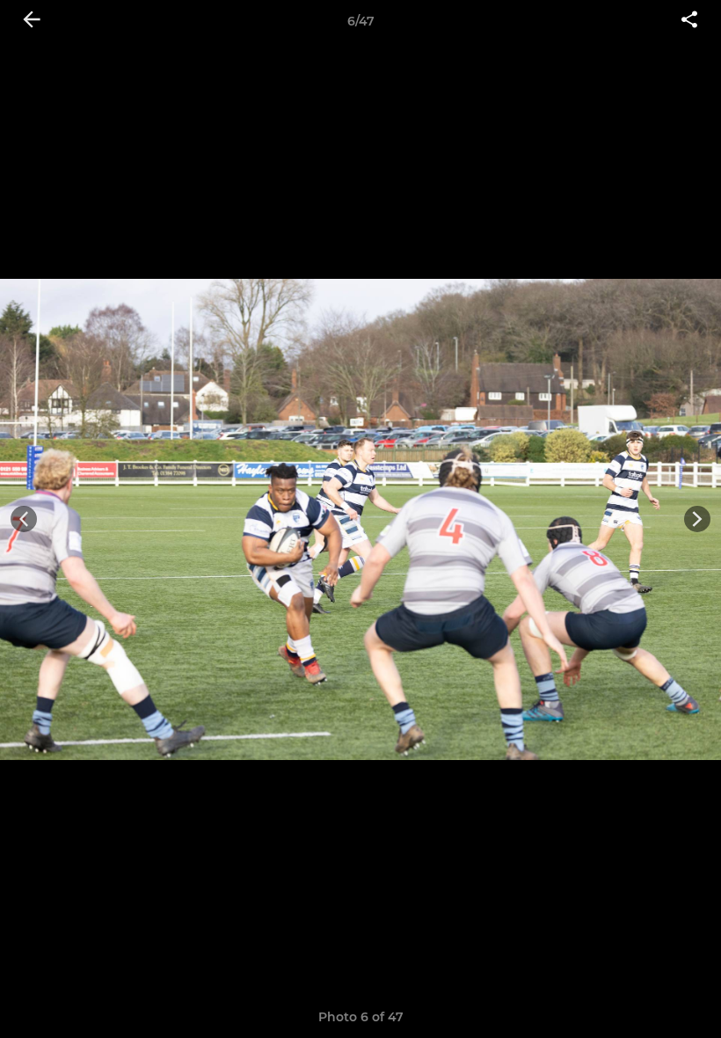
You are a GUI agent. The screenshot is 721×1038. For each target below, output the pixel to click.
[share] (689, 21)
